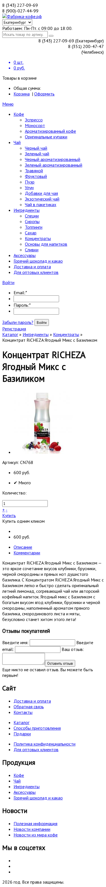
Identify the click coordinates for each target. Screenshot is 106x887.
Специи (32, 216)
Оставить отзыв (60, 663)
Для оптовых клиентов (36, 272)
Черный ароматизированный (52, 159)
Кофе (19, 114)
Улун (29, 187)
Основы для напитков (46, 244)
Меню (8, 104)
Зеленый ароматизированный (53, 165)
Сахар (30, 233)
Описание (23, 547)
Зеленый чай (37, 153)
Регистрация (14, 329)
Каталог (10, 334)
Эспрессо (34, 120)
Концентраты (38, 238)
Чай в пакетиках (40, 204)
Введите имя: (15, 642)
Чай (17, 142)
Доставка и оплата (32, 266)
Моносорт (35, 125)
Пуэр (29, 182)
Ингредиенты (27, 210)
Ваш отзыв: (73, 649)
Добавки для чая (41, 193)
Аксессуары (25, 255)
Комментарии (27, 552)
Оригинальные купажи (46, 137)
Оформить (44, 94)
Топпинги (33, 227)
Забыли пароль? (17, 322)
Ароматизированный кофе (50, 131)
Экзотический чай (42, 199)
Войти (8, 282)
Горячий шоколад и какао (38, 261)
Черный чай (36, 148)
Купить (9, 515)
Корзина (22, 94)
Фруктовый (36, 176)
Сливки (31, 249)
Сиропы (32, 221)
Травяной (34, 170)
